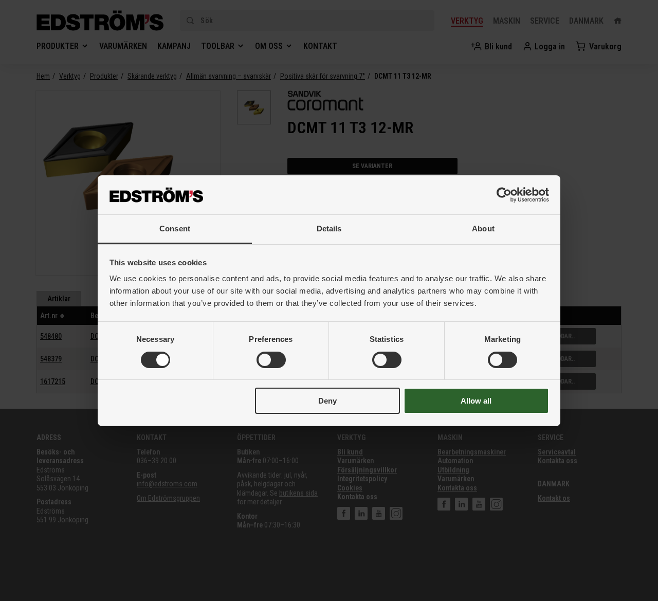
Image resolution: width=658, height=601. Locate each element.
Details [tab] (329, 228)
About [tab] (483, 228)
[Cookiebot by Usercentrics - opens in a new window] (504, 195)
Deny (327, 400)
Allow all (476, 400)
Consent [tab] (174, 228)
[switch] (271, 360)
